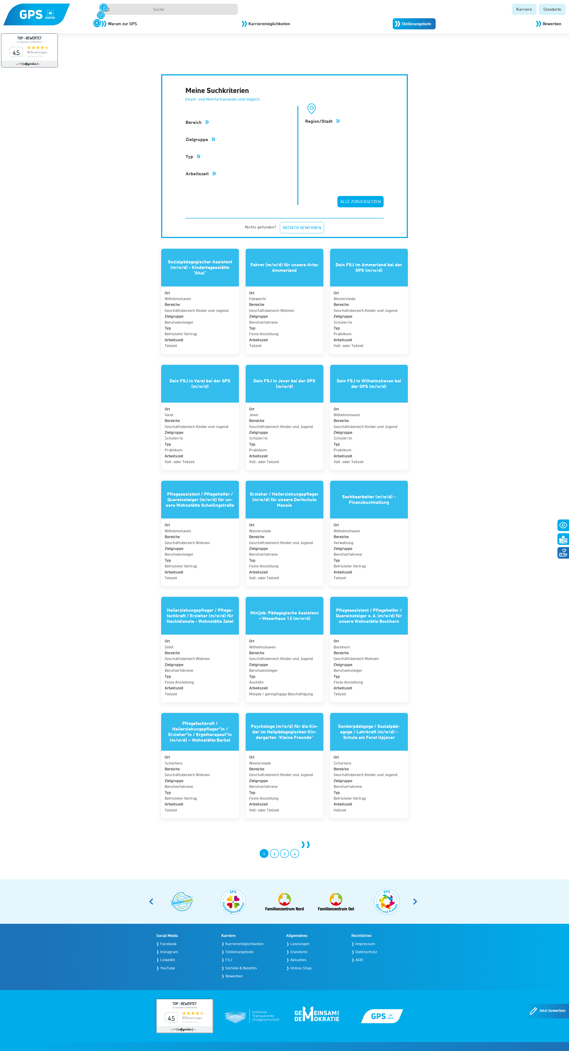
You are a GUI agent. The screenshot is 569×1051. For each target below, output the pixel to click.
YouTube (167, 968)
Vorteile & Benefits (241, 968)
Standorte (552, 9)
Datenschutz (366, 951)
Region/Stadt (319, 121)
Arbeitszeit (198, 173)
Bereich (194, 122)
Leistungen (300, 943)
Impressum (365, 943)
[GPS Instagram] (101, 15)
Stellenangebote (416, 23)
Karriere (524, 9)
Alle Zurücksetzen (360, 201)
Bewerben (552, 23)
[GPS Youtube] (97, 23)
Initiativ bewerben (302, 227)
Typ (190, 156)
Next (416, 901)
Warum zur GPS (122, 23)
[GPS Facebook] (104, 7)
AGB (359, 959)
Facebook (168, 943)
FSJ (228, 959)
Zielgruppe (197, 139)
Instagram (169, 951)
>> (305, 844)
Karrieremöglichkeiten (269, 23)
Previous (152, 901)
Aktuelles (298, 959)
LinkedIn (167, 959)
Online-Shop (301, 968)
